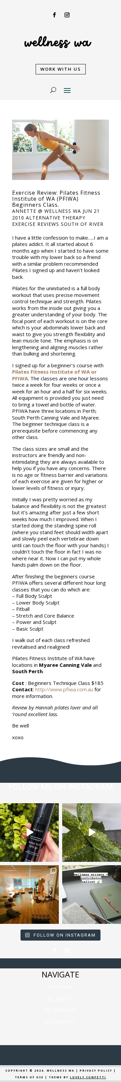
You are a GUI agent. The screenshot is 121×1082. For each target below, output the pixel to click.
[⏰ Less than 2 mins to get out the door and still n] (91, 832)
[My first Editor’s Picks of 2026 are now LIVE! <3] (29, 894)
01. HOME (61, 986)
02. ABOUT (61, 998)
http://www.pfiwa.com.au (64, 689)
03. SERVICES (60, 1010)
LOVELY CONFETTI (88, 1077)
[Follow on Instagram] (67, 15)
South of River (82, 224)
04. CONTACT (61, 1021)
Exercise (24, 224)
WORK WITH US (60, 69)
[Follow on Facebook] (54, 15)
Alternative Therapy (55, 217)
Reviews (48, 224)
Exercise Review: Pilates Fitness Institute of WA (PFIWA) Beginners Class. (56, 198)
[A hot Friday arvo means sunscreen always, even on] (29, 832)
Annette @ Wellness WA (46, 211)
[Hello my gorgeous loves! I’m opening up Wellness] (91, 894)
